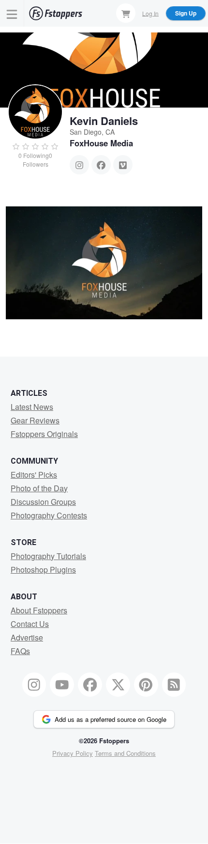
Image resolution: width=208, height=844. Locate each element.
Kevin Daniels (104, 120)
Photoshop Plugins (43, 569)
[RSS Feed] (174, 684)
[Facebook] (101, 164)
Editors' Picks (34, 474)
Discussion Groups (43, 501)
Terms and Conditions (125, 753)
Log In (150, 13)
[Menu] (12, 13)
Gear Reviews (35, 420)
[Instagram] (79, 164)
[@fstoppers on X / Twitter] (118, 684)
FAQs (20, 650)
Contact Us (30, 623)
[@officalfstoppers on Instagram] (34, 684)
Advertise (27, 637)
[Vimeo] (123, 164)
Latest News (32, 406)
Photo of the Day (39, 488)
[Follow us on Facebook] (90, 684)
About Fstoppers (39, 610)
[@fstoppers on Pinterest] (146, 684)
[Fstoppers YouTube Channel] (62, 684)
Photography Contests (49, 515)
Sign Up (185, 13)
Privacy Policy (72, 753)
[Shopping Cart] (125, 13)
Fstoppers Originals (44, 433)
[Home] (55, 13)
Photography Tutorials (48, 556)
